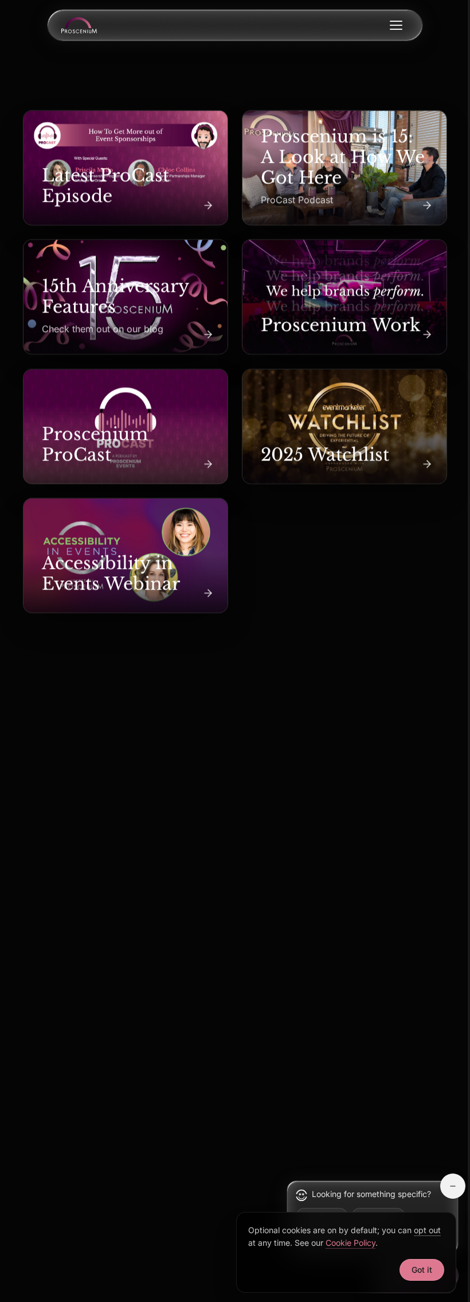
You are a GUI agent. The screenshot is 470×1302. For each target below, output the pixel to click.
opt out (427, 1230)
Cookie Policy (350, 1243)
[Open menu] (396, 25)
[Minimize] (452, 1186)
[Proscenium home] (79, 25)
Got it (422, 1269)
